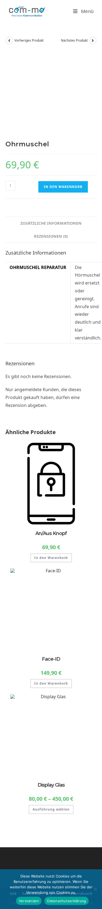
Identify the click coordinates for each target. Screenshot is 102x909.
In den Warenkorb (63, 186)
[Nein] (95, 889)
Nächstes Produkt (74, 40)
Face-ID (51, 659)
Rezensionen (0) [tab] (51, 236)
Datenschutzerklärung (66, 901)
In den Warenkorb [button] (51, 557)
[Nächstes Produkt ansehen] (93, 40)
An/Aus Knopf (51, 533)
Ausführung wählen (51, 809)
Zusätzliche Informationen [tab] (51, 223)
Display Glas (51, 785)
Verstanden (29, 901)
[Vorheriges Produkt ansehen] (9, 40)
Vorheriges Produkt (29, 40)
